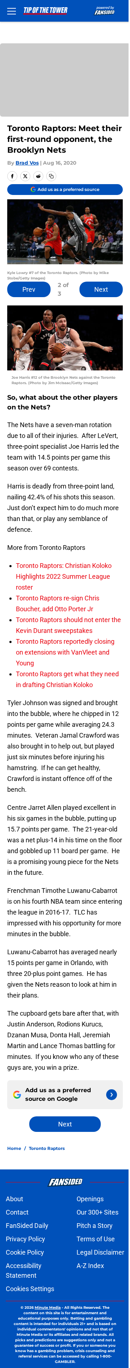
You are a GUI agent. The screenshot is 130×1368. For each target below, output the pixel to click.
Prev (28, 289)
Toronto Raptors (47, 1148)
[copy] (51, 176)
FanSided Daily (27, 1225)
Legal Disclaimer (100, 1252)
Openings (90, 1199)
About (14, 1199)
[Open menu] (11, 10)
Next (101, 289)
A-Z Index (90, 1265)
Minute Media (48, 1307)
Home (14, 1148)
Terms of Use (96, 1239)
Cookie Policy (25, 1252)
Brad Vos (27, 163)
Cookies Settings (30, 1289)
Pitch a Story (95, 1225)
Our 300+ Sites (97, 1212)
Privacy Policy (25, 1239)
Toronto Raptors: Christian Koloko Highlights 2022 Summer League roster (64, 576)
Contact (17, 1212)
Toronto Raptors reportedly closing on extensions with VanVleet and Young (65, 652)
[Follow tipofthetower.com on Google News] (111, 1094)
